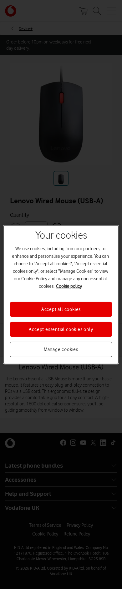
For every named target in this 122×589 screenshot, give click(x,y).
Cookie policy (69, 286)
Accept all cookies (61, 309)
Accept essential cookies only (61, 329)
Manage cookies (61, 349)
